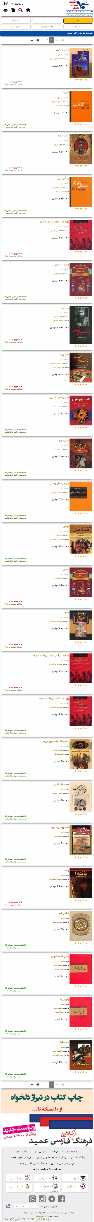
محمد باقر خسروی (55, 58)
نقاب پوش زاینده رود (60, 827)
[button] (17, 4)
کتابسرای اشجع (31, 1212)
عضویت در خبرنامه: (48, 1206)
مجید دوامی (58, 144)
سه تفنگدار (64, 1042)
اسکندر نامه (64, 913)
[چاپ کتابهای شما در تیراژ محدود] (47, 1102)
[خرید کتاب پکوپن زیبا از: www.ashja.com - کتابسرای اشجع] (81, 1013)
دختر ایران (64, 354)
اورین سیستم (41, 1215)
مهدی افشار (60, 105)
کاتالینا (66, 92)
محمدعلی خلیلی (56, 230)
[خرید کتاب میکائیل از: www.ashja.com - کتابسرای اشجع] (81, 540)
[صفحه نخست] (28, 10)
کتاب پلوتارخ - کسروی (59, 397)
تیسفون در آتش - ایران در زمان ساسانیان (51, 655)
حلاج (67, 612)
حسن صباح (64, 440)
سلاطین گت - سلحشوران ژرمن (56, 741)
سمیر (63, 54)
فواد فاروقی (58, 273)
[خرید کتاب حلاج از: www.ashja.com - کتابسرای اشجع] (81, 626)
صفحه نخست (69, 1151)
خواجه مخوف (63, 135)
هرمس (58, 54)
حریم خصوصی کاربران (63, 1163)
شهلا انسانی (59, 1012)
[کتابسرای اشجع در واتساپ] (32, 1199)
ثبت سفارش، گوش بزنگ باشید (15, 126)
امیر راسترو (60, 191)
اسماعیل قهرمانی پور (56, 539)
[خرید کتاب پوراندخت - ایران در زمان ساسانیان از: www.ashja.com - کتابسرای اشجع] (81, 712)
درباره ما (53, 1151)
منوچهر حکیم (57, 922)
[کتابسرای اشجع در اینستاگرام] (42, 1199)
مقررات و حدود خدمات (21, 1157)
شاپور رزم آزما (59, 969)
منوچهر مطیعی (58, 320)
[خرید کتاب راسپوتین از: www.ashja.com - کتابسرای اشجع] (81, 325)
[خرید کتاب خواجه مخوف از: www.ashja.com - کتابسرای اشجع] (81, 149)
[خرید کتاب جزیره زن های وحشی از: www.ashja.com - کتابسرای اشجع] (81, 497)
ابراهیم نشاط (59, 754)
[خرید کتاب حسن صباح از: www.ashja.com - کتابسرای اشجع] (81, 454)
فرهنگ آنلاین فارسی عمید (33, 1163)
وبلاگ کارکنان (78, 1157)
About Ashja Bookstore (47, 1169)
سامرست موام (57, 101)
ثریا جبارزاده (58, 449)
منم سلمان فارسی (61, 784)
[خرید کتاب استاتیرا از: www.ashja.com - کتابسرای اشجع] (81, 583)
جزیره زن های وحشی (59, 483)
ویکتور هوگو (58, 965)
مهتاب (58, 97)
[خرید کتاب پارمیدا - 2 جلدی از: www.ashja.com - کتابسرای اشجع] (81, 280)
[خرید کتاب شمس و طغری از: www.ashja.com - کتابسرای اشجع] (81, 63)
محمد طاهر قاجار (58, 1055)
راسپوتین (65, 307)
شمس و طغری (62, 49)
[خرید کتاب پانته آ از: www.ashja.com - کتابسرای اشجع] (81, 884)
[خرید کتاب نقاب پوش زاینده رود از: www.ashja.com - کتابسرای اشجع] (81, 841)
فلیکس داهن (57, 750)
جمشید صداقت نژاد (55, 621)
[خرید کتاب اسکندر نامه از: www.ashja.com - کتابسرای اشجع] (81, 927)
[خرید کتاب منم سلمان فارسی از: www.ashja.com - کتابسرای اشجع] (81, 798)
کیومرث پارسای (58, 367)
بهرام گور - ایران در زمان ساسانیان (54, 221)
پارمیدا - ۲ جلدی (62, 264)
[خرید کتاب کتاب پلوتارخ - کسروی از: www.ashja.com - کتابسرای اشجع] (81, 411)
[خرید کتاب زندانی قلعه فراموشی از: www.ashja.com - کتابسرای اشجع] (81, 970)
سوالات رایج (23, 1151)
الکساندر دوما (57, 1051)
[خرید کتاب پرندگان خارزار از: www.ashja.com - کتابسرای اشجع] (81, 192)
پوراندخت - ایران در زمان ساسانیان (54, 698)
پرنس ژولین (58, 316)
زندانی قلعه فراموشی (60, 956)
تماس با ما (39, 1151)
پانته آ (66, 870)
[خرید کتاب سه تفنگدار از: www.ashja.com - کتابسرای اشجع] (81, 1055)
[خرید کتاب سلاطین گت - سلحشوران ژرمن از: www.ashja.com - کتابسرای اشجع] (81, 755)
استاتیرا (66, 569)
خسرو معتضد (57, 793)
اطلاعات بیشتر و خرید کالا (13, 83)
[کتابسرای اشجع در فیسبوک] (61, 1199)
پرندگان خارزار (63, 178)
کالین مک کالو (57, 187)
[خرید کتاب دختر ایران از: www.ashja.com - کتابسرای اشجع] (81, 368)
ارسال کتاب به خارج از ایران (51, 1157)
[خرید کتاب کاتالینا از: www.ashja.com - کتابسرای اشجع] (81, 107)
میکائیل (66, 526)
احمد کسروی (57, 406)
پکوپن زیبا (64, 999)
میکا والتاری (58, 535)
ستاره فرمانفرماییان (55, 363)
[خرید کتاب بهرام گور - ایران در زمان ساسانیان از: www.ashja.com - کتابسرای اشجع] (81, 235)
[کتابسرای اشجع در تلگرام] (51, 1199)
